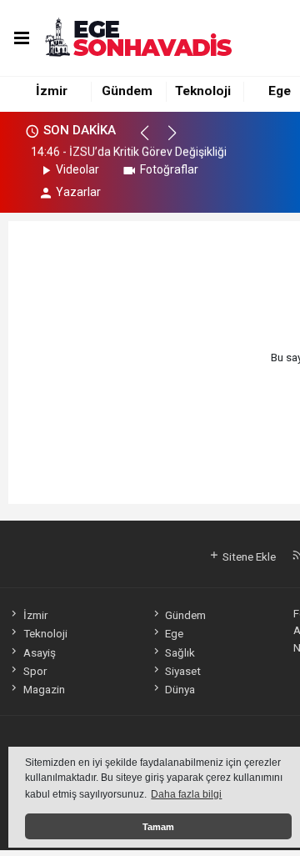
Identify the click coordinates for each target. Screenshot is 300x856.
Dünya (180, 689)
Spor (34, 670)
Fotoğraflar (169, 169)
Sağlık (180, 652)
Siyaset (183, 670)
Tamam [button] (158, 827)
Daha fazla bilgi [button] (186, 794)
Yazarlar (78, 192)
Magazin (43, 689)
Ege (279, 90)
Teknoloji (203, 90)
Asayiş (39, 652)
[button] (152, 140)
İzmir (52, 90)
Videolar (77, 169)
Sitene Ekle (248, 556)
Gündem (127, 90)
